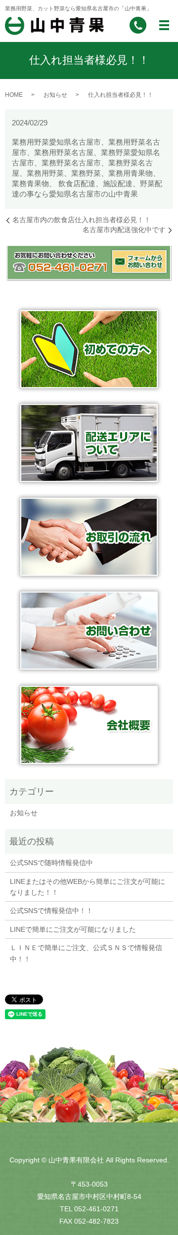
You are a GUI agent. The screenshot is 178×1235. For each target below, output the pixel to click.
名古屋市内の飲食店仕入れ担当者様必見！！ (81, 220)
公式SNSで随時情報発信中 (51, 863)
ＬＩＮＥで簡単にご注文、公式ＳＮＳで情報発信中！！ (86, 953)
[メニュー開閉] (164, 25)
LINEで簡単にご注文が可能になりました (73, 929)
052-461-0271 (96, 1209)
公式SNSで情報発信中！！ (51, 911)
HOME (14, 94)
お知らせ (55, 94)
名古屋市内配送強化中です (124, 230)
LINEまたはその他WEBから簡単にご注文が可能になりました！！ (87, 886)
